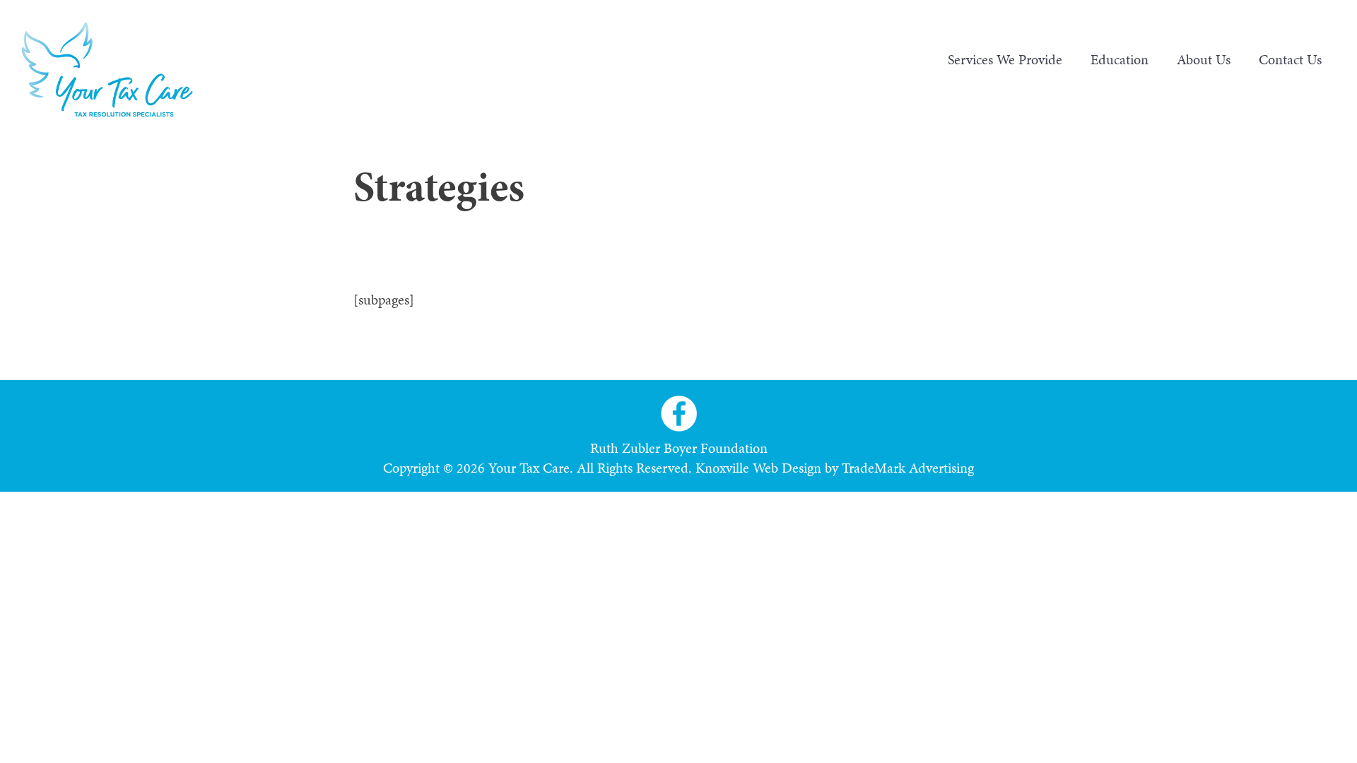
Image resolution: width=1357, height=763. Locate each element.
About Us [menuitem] (1203, 59)
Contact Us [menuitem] (1290, 59)
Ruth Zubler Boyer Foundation (679, 448)
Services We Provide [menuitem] (1005, 59)
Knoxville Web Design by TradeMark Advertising (834, 468)
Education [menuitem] (1120, 59)
